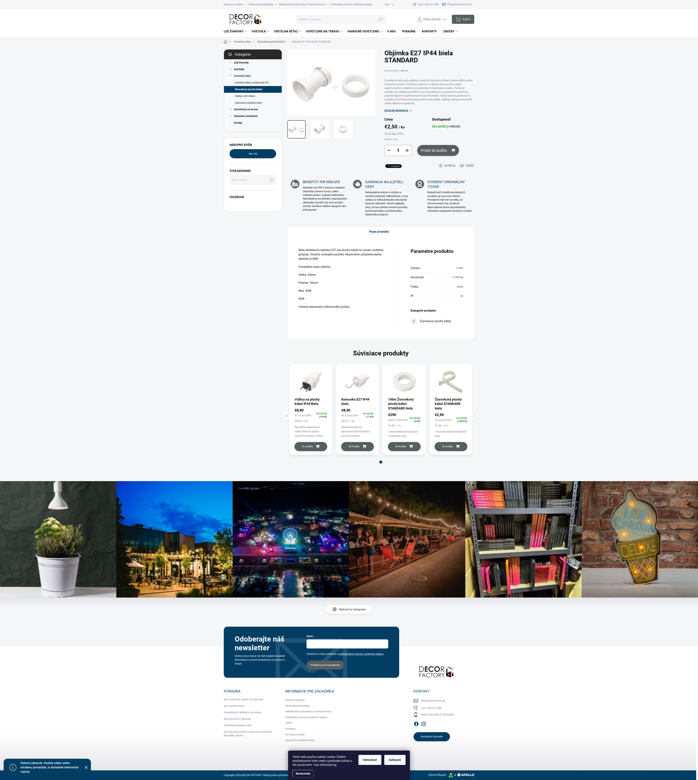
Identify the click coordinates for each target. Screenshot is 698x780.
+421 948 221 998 (431, 708)
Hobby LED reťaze (245, 96)
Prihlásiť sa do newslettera (325, 665)
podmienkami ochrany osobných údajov (361, 653)
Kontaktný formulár (432, 736)
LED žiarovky (241, 62)
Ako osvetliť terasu (234, 706)
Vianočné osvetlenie (246, 116)
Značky (238, 122)
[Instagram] (423, 723)
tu (335, 765)
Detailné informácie (396, 110)
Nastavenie (303, 773)
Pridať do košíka (434, 150)
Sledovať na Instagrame (352, 609)
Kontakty (290, 728)
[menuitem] (236, 31)
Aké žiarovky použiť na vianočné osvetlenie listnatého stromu (248, 733)
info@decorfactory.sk (433, 700)
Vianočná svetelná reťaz (248, 102)
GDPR (288, 722)
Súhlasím (395, 760)
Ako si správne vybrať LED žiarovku (243, 699)
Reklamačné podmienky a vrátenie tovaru (302, 4)
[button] (381, 462)
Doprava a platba (233, 4)
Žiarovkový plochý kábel (248, 89)
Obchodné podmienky (261, 4)
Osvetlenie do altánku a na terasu (242, 712)
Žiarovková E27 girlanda (237, 718)
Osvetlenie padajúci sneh (238, 725)
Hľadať (380, 19)
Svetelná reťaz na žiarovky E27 (252, 82)
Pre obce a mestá (295, 734)
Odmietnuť (370, 760)
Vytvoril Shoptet (437, 774)
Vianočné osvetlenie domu (300, 740)
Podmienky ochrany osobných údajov (351, 4)
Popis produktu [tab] (379, 231)
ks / (253, 153)
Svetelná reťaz (242, 75)
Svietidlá (239, 69)
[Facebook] (416, 723)
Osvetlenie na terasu (246, 109)
